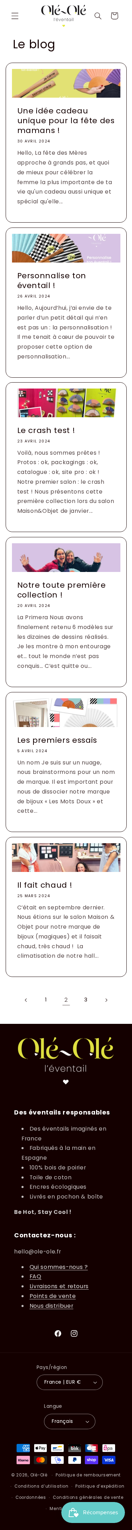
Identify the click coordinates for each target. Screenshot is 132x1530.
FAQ (36, 1276)
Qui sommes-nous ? (59, 1267)
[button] (15, 16)
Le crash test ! (46, 430)
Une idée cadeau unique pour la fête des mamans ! (65, 120)
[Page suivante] (106, 1000)
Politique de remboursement (88, 1475)
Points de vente (53, 1296)
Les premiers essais (57, 740)
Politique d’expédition (99, 1486)
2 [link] (66, 1000)
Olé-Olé (39, 1475)
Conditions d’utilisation (41, 1486)
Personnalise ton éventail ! (51, 281)
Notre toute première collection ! (61, 590)
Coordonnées (30, 1497)
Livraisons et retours (59, 1286)
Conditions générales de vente (88, 1497)
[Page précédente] (26, 1000)
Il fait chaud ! (44, 885)
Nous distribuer (51, 1306)
